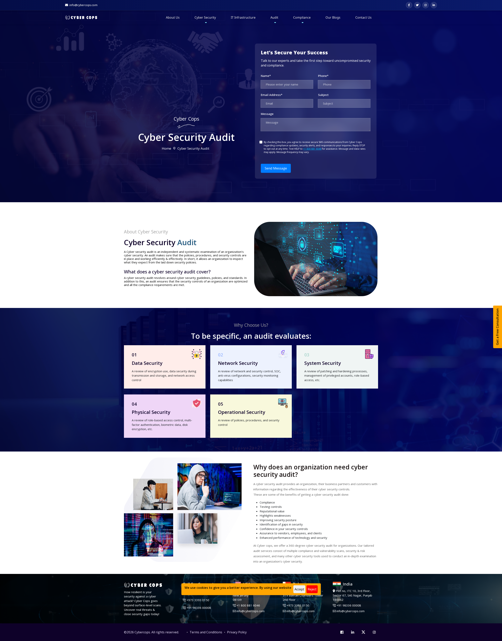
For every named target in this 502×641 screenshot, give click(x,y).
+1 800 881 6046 (312, 148)
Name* (266, 76)
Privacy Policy (237, 632)
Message (267, 114)
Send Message (276, 168)
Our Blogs (333, 17)
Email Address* (271, 95)
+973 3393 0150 (197, 600)
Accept (299, 589)
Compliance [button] (302, 17)
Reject (312, 589)
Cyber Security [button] (205, 17)
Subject (323, 95)
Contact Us (363, 17)
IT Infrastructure (243, 17)
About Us (173, 17)
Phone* (323, 76)
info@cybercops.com (250, 611)
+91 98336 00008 (198, 608)
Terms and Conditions (206, 632)
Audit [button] (274, 17)
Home (166, 148)
